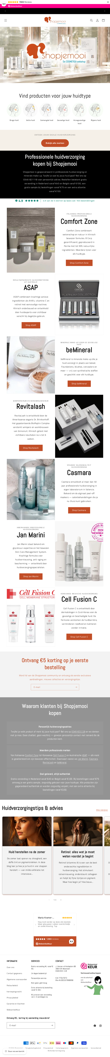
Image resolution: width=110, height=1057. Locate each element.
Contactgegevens (62, 1048)
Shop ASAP (31, 325)
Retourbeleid (12, 985)
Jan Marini (83, 758)
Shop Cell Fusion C (79, 636)
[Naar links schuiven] (49, 900)
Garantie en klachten (16, 1003)
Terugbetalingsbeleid (33, 1048)
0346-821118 (78, 731)
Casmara (93, 758)
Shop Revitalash (31, 447)
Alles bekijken (102, 809)
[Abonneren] (76, 687)
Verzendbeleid (96, 1048)
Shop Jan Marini (30, 576)
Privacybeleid (12, 997)
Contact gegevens (14, 973)
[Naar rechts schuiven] (61, 900)
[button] (6, 20)
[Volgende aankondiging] (105, 11)
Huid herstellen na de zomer (27, 852)
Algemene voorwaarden (17, 979)
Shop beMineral (79, 383)
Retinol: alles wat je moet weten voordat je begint (78, 854)
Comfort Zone (31, 755)
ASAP (84, 755)
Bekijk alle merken (55, 143)
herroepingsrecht (14, 991)
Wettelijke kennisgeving (56, 1051)
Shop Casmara (79, 510)
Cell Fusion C (59, 755)
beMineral (62, 762)
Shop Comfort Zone (79, 262)
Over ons (10, 967)
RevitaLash (48, 762)
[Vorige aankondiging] (5, 11)
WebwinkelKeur (13, 1009)
